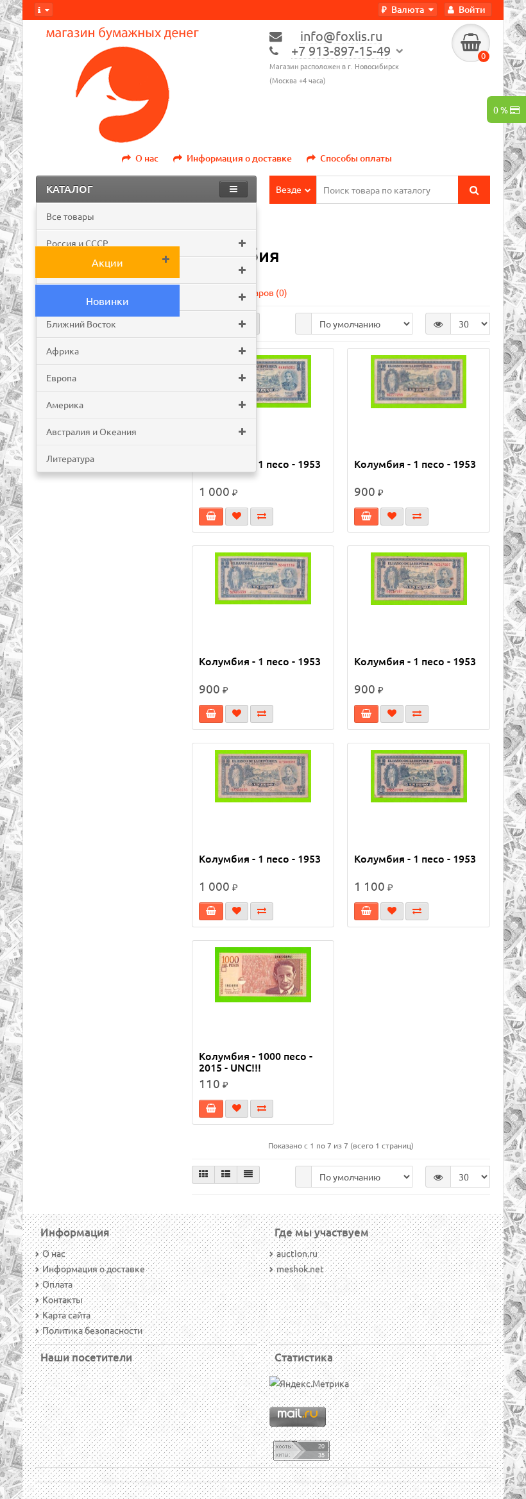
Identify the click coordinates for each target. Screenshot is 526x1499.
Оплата (57, 1283)
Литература (70, 458)
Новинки (107, 300)
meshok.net (300, 1268)
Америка (64, 404)
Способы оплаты (356, 158)
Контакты (62, 1299)
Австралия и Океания (91, 431)
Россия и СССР (77, 243)
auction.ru (297, 1253)
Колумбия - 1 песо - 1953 (260, 464)
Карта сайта (66, 1314)
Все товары (70, 216)
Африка (62, 350)
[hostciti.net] (301, 1449)
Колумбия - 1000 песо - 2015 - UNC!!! (255, 1061)
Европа (61, 377)
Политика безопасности (92, 1330)
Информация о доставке (239, 158)
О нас (146, 158)
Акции (107, 262)
